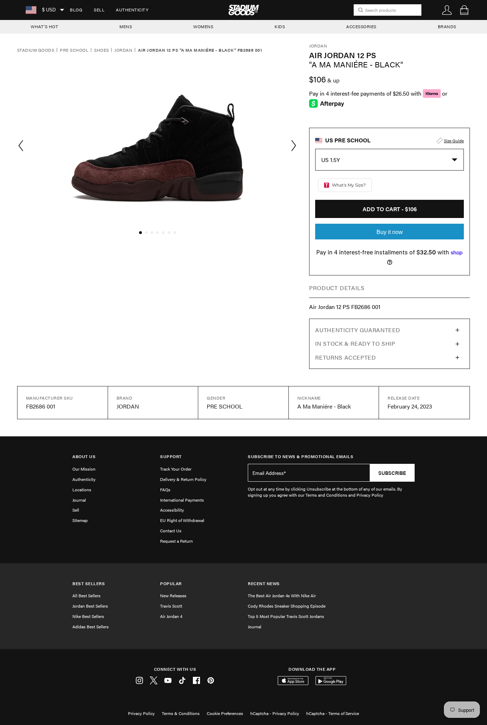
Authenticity (132, 9)
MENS (125, 26)
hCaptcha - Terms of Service (332, 713)
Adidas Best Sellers (90, 626)
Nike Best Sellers (88, 616)
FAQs (165, 489)
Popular (171, 583)
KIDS (280, 26)
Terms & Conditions (181, 713)
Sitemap (80, 520)
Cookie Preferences (225, 713)
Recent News (264, 583)
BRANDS (447, 26)
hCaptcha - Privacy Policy (274, 713)
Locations (81, 489)
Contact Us (170, 530)
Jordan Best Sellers (90, 606)
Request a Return (176, 541)
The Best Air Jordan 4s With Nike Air (282, 595)
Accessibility (172, 510)
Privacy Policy (141, 713)
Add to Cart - (390, 209)
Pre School (74, 50)
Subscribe (392, 472)
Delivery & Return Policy (183, 479)
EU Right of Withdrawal (182, 520)
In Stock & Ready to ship (355, 343)
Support (171, 456)
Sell (99, 9)
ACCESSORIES (361, 26)
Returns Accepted (345, 357)
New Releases (173, 595)
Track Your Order (175, 469)
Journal (79, 500)
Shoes (101, 50)
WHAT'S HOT (44, 26)
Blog (76, 9)
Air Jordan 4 (171, 616)
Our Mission (84, 469)
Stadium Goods (35, 50)
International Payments (182, 500)
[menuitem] (76, 10)
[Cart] (464, 10)
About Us (84, 456)
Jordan (123, 50)
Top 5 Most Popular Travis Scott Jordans (286, 616)
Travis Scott (171, 606)
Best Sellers (88, 583)
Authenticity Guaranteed (357, 330)
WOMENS (203, 26)
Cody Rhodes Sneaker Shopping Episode (286, 606)
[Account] (447, 10)
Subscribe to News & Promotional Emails (300, 456)
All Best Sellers (86, 595)
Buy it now (389, 232)
